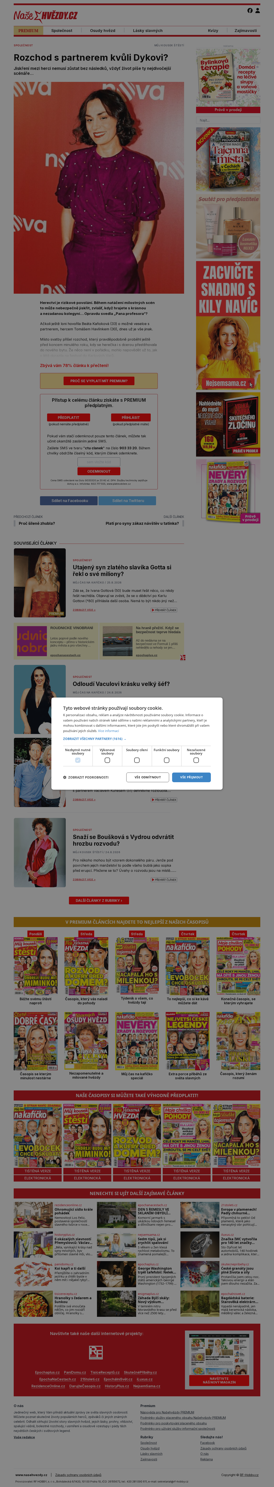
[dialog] (137, 743)
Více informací (108, 731)
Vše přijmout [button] (191, 777)
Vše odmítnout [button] (148, 777)
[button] (137, 739)
